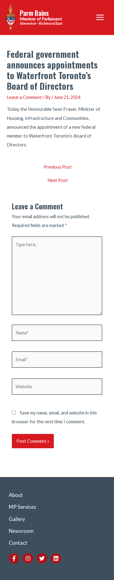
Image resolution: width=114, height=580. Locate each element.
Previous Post (57, 167)
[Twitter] (42, 558)
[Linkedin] (56, 558)
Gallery (17, 519)
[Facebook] (14, 558)
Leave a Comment (24, 97)
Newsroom (21, 531)
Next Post (57, 180)
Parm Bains (34, 13)
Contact (18, 543)
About (16, 495)
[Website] (57, 387)
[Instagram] (28, 558)
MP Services (22, 507)
